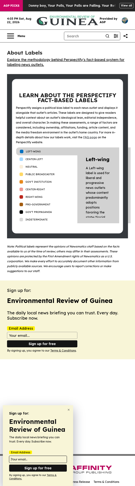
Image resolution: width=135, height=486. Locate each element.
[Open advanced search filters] (116, 36)
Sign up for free (42, 344)
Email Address (21, 328)
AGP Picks (11, 5)
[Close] (68, 409)
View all (126, 5)
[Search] (107, 36)
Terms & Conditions (63, 350)
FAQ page (90, 137)
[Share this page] (125, 35)
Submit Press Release (75, 482)
